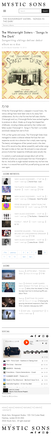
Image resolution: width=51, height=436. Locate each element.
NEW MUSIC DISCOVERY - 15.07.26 (29, 214)
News (11, 407)
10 (45, 252)
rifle (10, 425)
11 (4, 257)
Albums (11, 25)
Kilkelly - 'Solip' (21, 222)
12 (9, 257)
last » (30, 257)
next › (24, 257)
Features (26, 407)
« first (5, 252)
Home (4, 407)
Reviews (5, 25)
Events (38, 407)
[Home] (23, 4)
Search (45, 11)
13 (14, 257)
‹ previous (13, 252)
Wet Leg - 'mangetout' (33, 311)
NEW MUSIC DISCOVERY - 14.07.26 (29, 240)
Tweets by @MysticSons (10, 396)
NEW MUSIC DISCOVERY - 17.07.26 (29, 179)
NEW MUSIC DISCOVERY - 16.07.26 (29, 196)
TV (33, 407)
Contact (6, 410)
